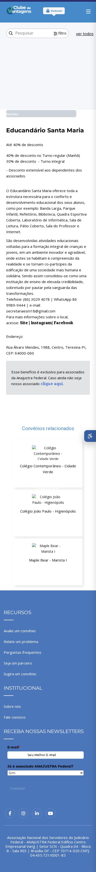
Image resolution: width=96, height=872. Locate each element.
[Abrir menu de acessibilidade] (90, 436)
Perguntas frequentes (22, 652)
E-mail (13, 747)
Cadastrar (17, 788)
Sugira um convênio (20, 673)
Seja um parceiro (18, 663)
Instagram (41, 322)
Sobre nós (12, 706)
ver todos (85, 34)
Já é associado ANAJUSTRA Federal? (40, 766)
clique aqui (52, 383)
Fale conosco (15, 717)
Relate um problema (21, 641)
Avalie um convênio (20, 630)
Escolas (12, 114)
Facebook (63, 322)
